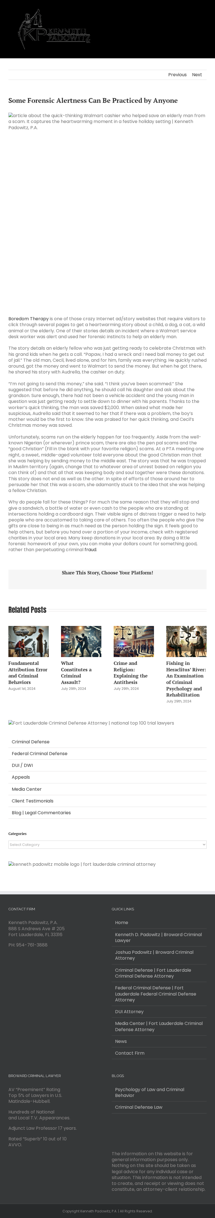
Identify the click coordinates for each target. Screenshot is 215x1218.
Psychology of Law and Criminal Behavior (149, 1093)
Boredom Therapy (28, 318)
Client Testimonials (32, 801)
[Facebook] (113, 1130)
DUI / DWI (22, 765)
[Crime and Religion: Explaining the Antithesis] (134, 629)
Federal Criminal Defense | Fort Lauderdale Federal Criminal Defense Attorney (155, 994)
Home (121, 922)
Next (197, 74)
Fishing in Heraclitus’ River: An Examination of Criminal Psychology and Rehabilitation (186, 679)
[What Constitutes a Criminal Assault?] (81, 629)
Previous (177, 74)
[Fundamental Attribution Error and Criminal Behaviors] (28, 629)
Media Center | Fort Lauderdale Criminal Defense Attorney (159, 1026)
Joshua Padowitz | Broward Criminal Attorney (154, 955)
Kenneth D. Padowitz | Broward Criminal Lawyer (158, 938)
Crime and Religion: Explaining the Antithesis (131, 672)
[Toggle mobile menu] (204, 8)
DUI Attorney (129, 1012)
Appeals (21, 777)
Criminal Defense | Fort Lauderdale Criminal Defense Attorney (153, 973)
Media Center (27, 789)
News (121, 1041)
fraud (90, 549)
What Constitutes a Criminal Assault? (76, 672)
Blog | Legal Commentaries (41, 812)
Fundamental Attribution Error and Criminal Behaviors (27, 672)
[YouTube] (121, 1130)
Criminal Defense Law (138, 1107)
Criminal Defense (31, 742)
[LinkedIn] (128, 1130)
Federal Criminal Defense (39, 753)
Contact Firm (129, 1053)
